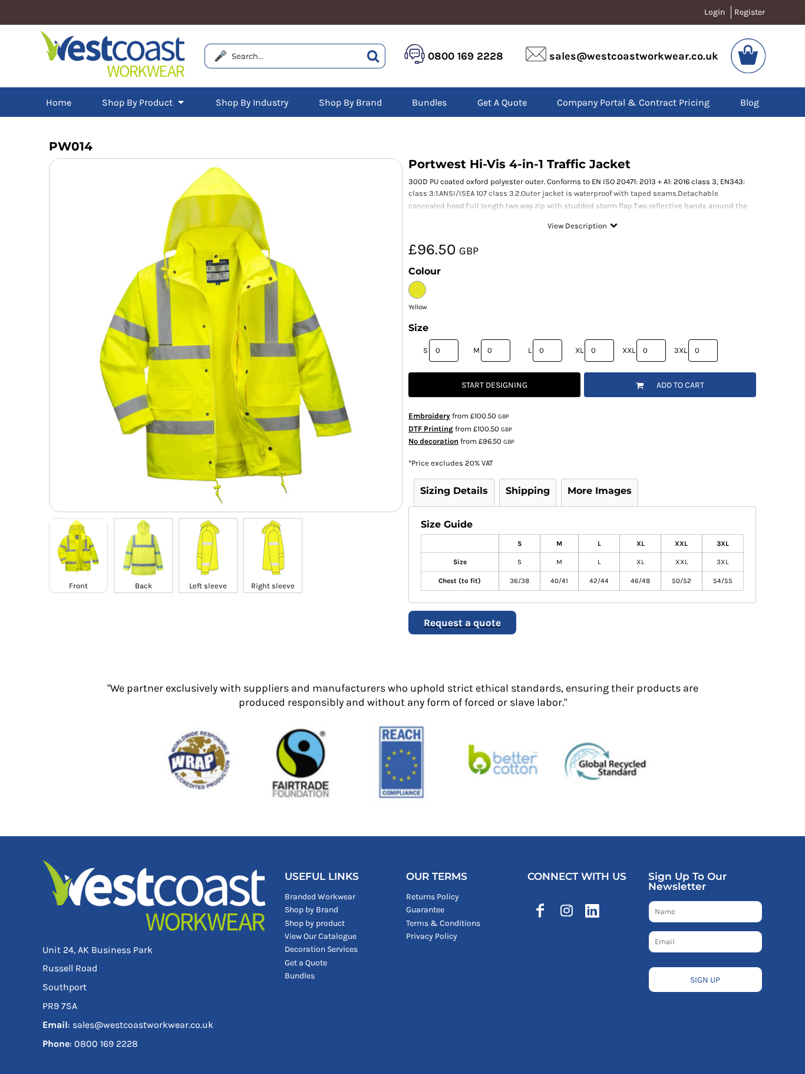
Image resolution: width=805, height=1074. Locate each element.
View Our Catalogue (321, 936)
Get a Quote (306, 963)
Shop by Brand (311, 910)
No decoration (433, 441)
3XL (680, 350)
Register (749, 12)
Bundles (300, 976)
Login (714, 12)
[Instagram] (566, 910)
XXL (628, 350)
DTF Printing (430, 428)
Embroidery (429, 415)
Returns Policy (432, 897)
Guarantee (425, 910)
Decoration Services (321, 949)
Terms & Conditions (443, 923)
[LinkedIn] (592, 910)
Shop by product (315, 923)
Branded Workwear (320, 897)
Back (143, 585)
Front (78, 585)
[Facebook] (540, 910)
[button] (144, 102)
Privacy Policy (431, 936)
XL (579, 350)
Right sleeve (273, 585)
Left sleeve (208, 585)
